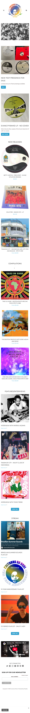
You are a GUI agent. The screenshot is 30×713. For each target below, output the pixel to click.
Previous (2, 32)
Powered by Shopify (22, 688)
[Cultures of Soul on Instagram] (12, 666)
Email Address (14, 676)
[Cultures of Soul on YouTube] (15, 666)
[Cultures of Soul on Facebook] (10, 666)
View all (15, 509)
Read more (3, 428)
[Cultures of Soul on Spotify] (18, 666)
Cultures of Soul (14, 688)
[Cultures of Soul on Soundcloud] (23, 666)
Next (28, 32)
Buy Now (5, 134)
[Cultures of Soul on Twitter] (7, 666)
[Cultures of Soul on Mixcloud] (20, 666)
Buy (3, 87)
